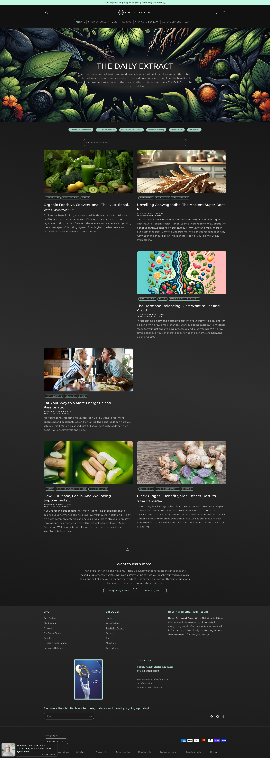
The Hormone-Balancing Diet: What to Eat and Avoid (178, 308)
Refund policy (81, 752)
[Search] (184, 142)
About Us (111, 643)
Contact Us (112, 648)
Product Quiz (151, 590)
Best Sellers (50, 618)
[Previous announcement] (44, 2)
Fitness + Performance (56, 643)
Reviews (110, 633)
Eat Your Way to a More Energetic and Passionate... (77, 405)
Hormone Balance (98, 489)
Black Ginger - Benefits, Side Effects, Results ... (178, 496)
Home (109, 618)
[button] (47, 12)
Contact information (168, 752)
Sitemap (213, 752)
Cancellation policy (194, 752)
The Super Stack (52, 633)
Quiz (108, 638)
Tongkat (48, 628)
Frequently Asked (118, 590)
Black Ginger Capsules (168, 489)
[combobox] (135, 142)
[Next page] (143, 548)
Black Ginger (146, 489)
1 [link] (127, 548)
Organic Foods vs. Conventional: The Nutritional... (87, 205)
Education (71, 396)
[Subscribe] (90, 716)
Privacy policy (102, 752)
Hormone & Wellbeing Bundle (184, 299)
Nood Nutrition (63, 752)
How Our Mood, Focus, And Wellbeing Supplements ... (77, 498)
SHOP (47, 611)
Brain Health (162, 198)
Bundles (48, 638)
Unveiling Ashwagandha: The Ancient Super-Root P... (181, 207)
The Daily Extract (115, 628)
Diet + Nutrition (70, 198)
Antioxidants (53, 198)
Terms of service (123, 752)
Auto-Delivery (113, 623)
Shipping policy (145, 752)
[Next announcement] (225, 2)
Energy (85, 198)
